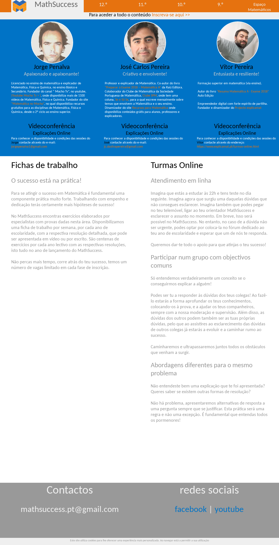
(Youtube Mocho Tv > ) (26, 95)
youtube (229, 509)
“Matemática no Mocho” (27, 104)
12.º (103, 4)
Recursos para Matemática (150, 108)
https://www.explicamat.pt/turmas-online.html (228, 146)
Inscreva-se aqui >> (171, 15)
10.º (181, 4)
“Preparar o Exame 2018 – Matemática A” (133, 87)
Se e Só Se (121, 99)
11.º (142, 4)
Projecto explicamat (248, 108)
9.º (220, 4)
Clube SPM (150, 95)
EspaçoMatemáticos (259, 7)
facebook (191, 509)
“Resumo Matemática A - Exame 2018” (243, 91)
